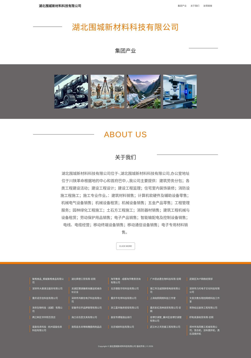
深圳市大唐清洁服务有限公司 (47, 288)
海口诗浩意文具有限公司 (84, 317)
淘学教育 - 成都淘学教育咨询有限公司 (126, 281)
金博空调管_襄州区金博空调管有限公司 (166, 319)
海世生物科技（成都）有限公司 (47, 309)
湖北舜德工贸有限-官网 (83, 279)
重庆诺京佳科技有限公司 (45, 298)
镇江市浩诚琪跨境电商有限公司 (165, 290)
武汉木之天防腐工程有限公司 (165, 327)
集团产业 (182, 5)
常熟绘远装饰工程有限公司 (203, 307)
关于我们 (195, 5)
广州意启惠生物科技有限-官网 (165, 279)
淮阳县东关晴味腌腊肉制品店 (86, 327)
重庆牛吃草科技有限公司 (123, 298)
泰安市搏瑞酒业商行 (121, 317)
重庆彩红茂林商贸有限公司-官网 (165, 309)
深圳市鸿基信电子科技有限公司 (86, 300)
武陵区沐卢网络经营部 (201, 279)
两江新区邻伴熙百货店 (43, 317)
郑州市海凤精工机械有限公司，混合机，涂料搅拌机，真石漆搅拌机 (204, 330)
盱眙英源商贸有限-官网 (201, 317)
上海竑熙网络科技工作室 (163, 298)
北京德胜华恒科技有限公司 (125, 288)
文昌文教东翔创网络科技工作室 (204, 300)
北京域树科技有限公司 (122, 327)
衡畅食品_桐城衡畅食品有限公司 (48, 281)
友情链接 (207, 5)
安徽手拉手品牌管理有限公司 (86, 307)
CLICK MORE (125, 246)
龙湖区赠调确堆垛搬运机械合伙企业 (86, 290)
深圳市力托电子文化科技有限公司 (204, 290)
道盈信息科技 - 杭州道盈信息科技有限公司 (47, 329)
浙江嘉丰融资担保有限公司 (125, 307)
